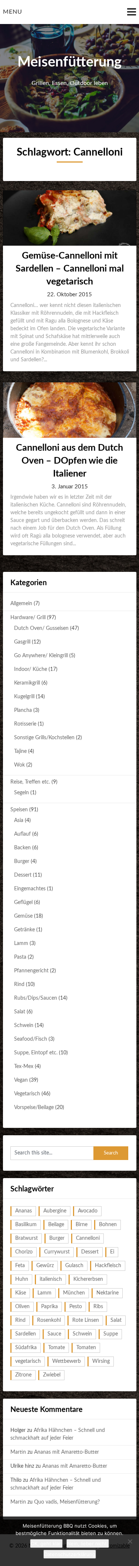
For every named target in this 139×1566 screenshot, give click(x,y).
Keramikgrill (27, 683)
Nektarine (107, 1293)
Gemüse (23, 916)
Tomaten (86, 1347)
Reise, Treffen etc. (30, 782)
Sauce (54, 1334)
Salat (19, 1011)
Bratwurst (26, 1238)
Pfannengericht (31, 970)
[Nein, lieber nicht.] (129, 1541)
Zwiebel (51, 1375)
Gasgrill (22, 642)
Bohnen (108, 1224)
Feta (20, 1265)
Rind (19, 984)
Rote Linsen (85, 1320)
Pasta (20, 957)
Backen (22, 847)
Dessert (23, 875)
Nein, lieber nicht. (87, 1543)
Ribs (98, 1306)
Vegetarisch (27, 1093)
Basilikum (26, 1224)
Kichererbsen (88, 1279)
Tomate (56, 1347)
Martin (18, 1452)
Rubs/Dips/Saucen (35, 998)
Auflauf (22, 834)
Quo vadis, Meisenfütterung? (67, 1502)
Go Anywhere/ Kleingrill (41, 655)
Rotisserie (25, 724)
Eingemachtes (30, 888)
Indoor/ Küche (30, 669)
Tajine (20, 751)
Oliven (22, 1306)
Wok (19, 765)
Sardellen (25, 1334)
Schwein (23, 1025)
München (74, 1293)
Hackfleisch (108, 1265)
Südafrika (26, 1347)
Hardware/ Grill (28, 617)
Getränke (24, 929)
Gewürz (45, 1265)
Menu (12, 12)
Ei (112, 1252)
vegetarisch (28, 1361)
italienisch (51, 1279)
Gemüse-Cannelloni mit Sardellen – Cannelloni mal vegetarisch (70, 268)
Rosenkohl (49, 1320)
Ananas (23, 1211)
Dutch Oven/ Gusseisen (41, 628)
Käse (20, 1293)
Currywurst (57, 1252)
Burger (21, 861)
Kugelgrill (24, 696)
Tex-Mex (23, 1066)
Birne (81, 1224)
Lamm (21, 943)
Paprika (49, 1306)
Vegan (21, 1080)
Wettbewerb (66, 1361)
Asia (18, 820)
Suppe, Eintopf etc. (35, 1052)
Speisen (19, 809)
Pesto (75, 1306)
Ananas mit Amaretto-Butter (66, 1452)
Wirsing (101, 1361)
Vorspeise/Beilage (34, 1107)
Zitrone (23, 1375)
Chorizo (24, 1252)
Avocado (87, 1211)
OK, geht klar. (46, 1543)
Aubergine (54, 1211)
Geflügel (23, 902)
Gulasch (74, 1265)
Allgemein (21, 603)
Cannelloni (88, 1238)
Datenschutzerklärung (69, 1554)
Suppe (110, 1334)
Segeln (21, 792)
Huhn (21, 1279)
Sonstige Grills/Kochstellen (44, 737)
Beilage (56, 1224)
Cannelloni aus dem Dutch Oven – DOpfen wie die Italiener (69, 460)
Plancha (23, 710)
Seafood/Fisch (30, 1039)
